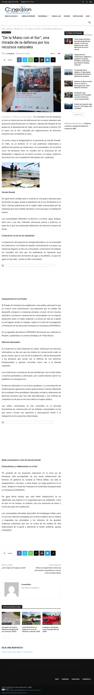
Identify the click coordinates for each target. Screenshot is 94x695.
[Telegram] (47, 59)
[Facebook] (83, 2)
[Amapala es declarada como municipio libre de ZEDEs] (51, 618)
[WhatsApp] (30, 59)
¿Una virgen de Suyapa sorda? (14, 568)
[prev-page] (3, 637)
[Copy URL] (53, 59)
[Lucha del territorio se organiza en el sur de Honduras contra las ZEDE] (31, 618)
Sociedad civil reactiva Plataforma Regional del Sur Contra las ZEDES (10, 629)
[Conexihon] (3, 53)
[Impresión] (41, 59)
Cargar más (77, 114)
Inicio (3, 29)
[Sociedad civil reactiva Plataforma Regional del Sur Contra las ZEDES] (11, 618)
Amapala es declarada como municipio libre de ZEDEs (50, 629)
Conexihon (10, 53)
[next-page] (7, 637)
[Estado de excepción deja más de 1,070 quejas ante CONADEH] (68, 106)
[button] (89, 22)
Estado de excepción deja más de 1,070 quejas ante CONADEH (83, 106)
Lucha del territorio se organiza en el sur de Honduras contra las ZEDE (31, 629)
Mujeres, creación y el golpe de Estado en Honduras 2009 (77, 126)
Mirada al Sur (18, 29)
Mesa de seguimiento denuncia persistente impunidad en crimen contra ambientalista (48, 570)
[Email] (36, 59)
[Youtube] (90, 2)
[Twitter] (86, 2)
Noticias (10, 29)
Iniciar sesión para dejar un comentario (17, 652)
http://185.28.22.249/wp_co (30, 588)
